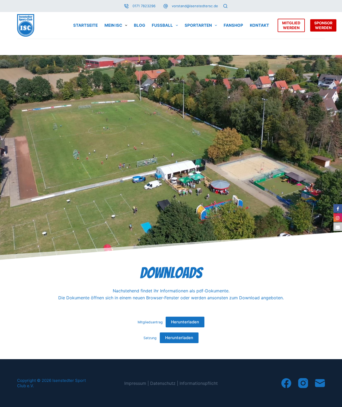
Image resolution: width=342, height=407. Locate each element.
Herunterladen (185, 321)
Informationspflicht (199, 383)
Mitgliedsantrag (150, 322)
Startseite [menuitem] (85, 25)
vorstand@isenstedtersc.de (195, 6)
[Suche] (225, 6)
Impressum (135, 383)
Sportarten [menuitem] (198, 25)
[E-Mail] (320, 383)
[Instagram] (303, 383)
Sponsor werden (323, 25)
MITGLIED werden (291, 25)
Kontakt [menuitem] (259, 25)
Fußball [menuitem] (162, 25)
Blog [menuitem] (139, 25)
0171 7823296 (144, 6)
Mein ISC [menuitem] (113, 25)
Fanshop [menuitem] (233, 25)
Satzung (150, 338)
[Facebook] (286, 383)
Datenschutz (163, 383)
